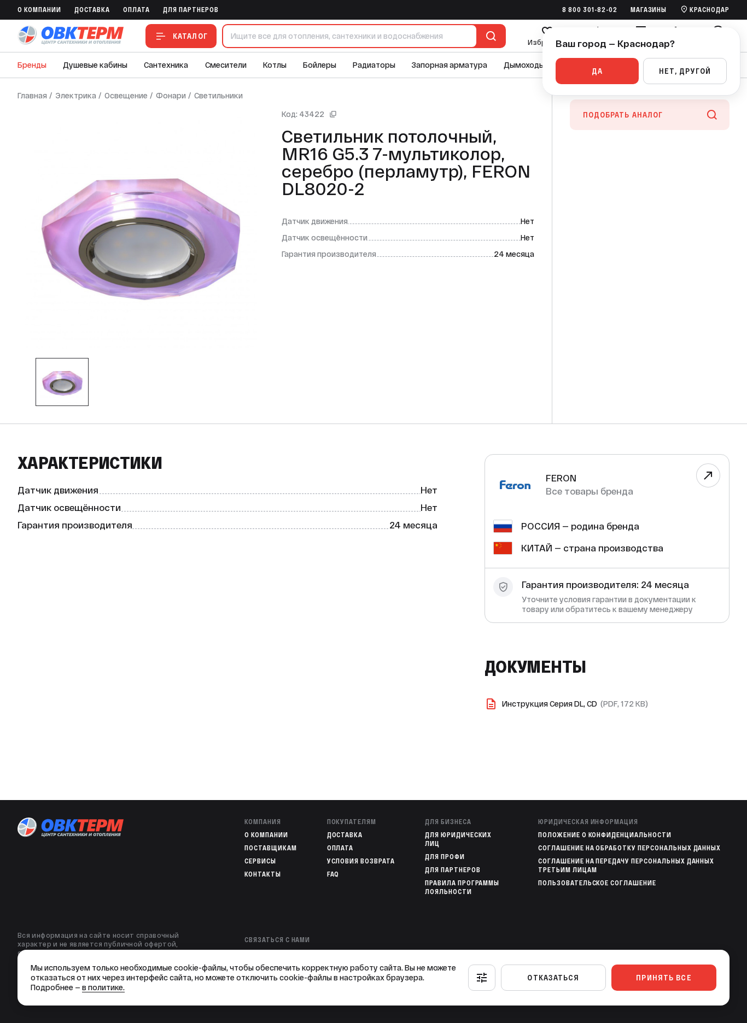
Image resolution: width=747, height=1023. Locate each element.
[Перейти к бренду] (708, 475)
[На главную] (70, 35)
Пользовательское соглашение (597, 883)
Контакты (262, 874)
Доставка (92, 10)
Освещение (126, 95)
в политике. (103, 987)
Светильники (218, 95)
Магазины (649, 10)
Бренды (31, 65)
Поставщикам (270, 848)
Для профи (445, 857)
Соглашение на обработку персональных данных (629, 848)
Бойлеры (319, 65)
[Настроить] (481, 978)
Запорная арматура (449, 65)
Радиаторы (374, 65)
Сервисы (260, 861)
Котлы (275, 65)
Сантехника (166, 65)
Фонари (171, 95)
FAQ (333, 874)
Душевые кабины (95, 65)
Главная (32, 95)
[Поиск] (489, 36)
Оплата (136, 10)
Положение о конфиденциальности (605, 835)
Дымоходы (524, 65)
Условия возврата (361, 861)
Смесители (226, 65)
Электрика (75, 95)
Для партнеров (190, 10)
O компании (39, 10)
